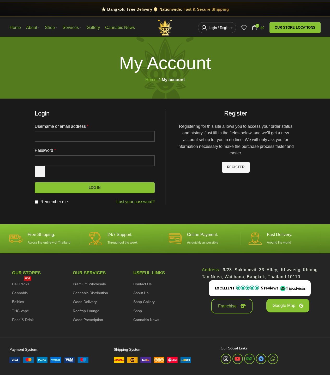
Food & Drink (23, 320)
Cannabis (20, 293)
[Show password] (40, 171)
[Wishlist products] (244, 27)
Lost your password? (135, 201)
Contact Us (142, 284)
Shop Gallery (144, 302)
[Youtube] (237, 359)
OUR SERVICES (89, 272)
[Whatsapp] (273, 359)
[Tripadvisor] (249, 359)
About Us (140, 293)
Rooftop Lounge (86, 311)
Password (45, 150)
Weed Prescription (88, 320)
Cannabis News (146, 320)
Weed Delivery (85, 302)
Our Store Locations (295, 27)
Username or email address (61, 126)
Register (235, 167)
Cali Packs (21, 283)
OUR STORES (26, 272)
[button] (260, 288)
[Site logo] (165, 27)
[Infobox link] (43, 238)
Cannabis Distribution (90, 293)
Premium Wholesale (89, 284)
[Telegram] (261, 359)
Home (151, 79)
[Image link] (48, 359)
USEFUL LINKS (149, 272)
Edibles (18, 302)
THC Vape (20, 311)
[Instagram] (226, 359)
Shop (137, 311)
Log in (94, 188)
